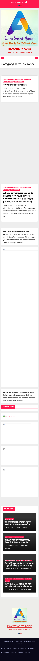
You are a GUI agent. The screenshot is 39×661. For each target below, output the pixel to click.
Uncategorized (9, 519)
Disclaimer (23, 648)
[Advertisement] (19, 123)
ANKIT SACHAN (21, 88)
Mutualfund (8, 537)
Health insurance (18, 79)
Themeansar (19, 643)
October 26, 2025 (12, 589)
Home (3, 648)
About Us (8, 648)
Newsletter (31, 648)
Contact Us (16, 648)
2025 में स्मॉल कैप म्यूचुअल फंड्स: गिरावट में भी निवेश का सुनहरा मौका (17, 541)
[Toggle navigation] (36, 58)
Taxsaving (6, 189)
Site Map (13, 652)
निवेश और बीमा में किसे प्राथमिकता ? (15, 85)
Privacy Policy (5, 652)
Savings (7, 581)
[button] (32, 58)
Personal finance (8, 81)
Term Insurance (19, 81)
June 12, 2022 (9, 205)
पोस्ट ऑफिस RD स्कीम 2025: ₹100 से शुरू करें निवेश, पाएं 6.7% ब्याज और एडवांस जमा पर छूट (19, 565)
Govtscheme (19, 560)
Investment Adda (19, 48)
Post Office (28, 560)
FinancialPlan (7, 79)
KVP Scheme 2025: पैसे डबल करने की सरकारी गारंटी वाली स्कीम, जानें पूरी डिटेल (19, 586)
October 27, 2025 (12, 569)
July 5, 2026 (10, 527)
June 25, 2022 (9, 88)
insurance (27, 79)
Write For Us (4, 657)
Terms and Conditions (23, 652)
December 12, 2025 (12, 545)
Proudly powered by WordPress (13, 641)
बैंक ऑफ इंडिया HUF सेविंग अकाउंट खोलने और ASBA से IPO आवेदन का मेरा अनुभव (19, 524)
